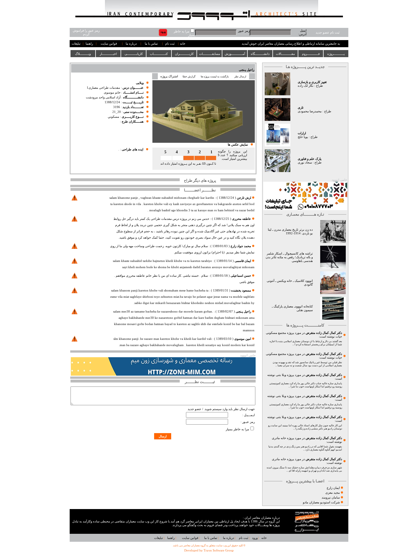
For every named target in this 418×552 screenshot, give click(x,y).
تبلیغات (76, 43)
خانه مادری (279, 438)
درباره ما (131, 43)
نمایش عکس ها (238, 144)
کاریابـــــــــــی (134, 53)
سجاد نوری (305, 162)
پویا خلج (303, 136)
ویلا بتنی (281, 375)
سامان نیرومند (331, 497)
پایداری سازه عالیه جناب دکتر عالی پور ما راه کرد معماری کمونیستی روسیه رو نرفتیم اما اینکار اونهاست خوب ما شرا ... (305, 385)
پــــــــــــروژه (336, 53)
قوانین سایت (109, 43)
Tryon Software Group (219, 550)
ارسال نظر (240, 76)
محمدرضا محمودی (310, 111)
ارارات (302, 133)
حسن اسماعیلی (241, 275)
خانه (182, 43)
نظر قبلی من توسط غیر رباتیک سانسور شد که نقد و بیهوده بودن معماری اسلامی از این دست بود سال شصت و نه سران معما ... (307, 364)
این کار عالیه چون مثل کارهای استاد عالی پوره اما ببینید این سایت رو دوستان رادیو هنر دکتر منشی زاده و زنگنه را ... (305, 427)
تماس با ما (151, 43)
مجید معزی (332, 492)
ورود (255, 537)
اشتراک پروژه (169, 76)
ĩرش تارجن (244, 197)
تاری (300, 107)
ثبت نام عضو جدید (328, 32)
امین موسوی (242, 338)
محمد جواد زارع (241, 246)
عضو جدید (194, 409)
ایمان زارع (333, 487)
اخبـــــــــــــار (108, 53)
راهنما (89, 43)
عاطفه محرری (241, 218)
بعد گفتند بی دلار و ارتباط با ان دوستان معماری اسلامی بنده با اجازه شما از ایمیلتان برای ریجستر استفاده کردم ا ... (306, 343)
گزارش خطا (189, 76)
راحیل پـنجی (246, 69)
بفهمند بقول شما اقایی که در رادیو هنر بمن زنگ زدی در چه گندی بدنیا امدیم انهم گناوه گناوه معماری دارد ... (305, 448)
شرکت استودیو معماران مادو (321, 502)
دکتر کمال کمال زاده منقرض (324, 332)
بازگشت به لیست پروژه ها (215, 76)
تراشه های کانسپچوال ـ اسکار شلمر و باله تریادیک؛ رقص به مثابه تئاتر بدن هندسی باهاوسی (289, 257)
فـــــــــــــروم (311, 53)
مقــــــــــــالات (285, 53)
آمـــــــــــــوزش (235, 53)
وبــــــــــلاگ (83, 53)
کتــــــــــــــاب (159, 53)
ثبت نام (170, 43)
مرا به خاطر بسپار (237, 429)
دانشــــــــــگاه (260, 53)
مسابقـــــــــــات (209, 53)
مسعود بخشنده (241, 290)
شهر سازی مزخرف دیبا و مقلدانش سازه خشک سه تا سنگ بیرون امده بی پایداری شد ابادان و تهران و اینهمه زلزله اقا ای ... (304, 469)
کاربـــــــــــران (184, 53)
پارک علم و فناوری (309, 158)
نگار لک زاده (305, 85)
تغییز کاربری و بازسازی (312, 82)
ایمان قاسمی (243, 260)
